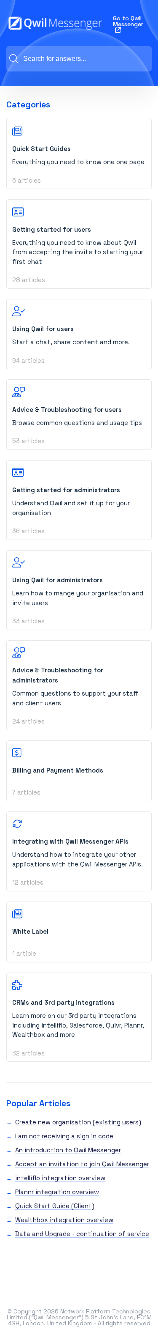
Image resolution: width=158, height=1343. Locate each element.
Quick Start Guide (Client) (54, 1206)
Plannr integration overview (57, 1192)
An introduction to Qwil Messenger (68, 1150)
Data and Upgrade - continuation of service (82, 1234)
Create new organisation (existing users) (78, 1122)
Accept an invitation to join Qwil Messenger (82, 1164)
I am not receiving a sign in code (64, 1136)
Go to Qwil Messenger (128, 21)
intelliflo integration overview (60, 1178)
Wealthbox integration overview (64, 1220)
